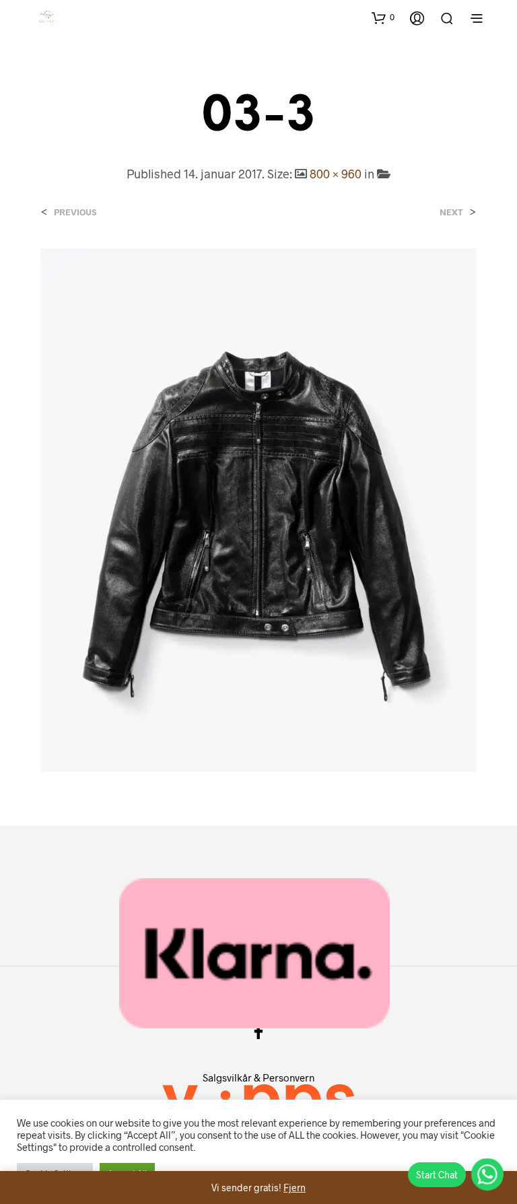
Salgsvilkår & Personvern (258, 1077)
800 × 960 (335, 173)
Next (451, 212)
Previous (75, 212)
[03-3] (258, 508)
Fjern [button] (294, 1187)
